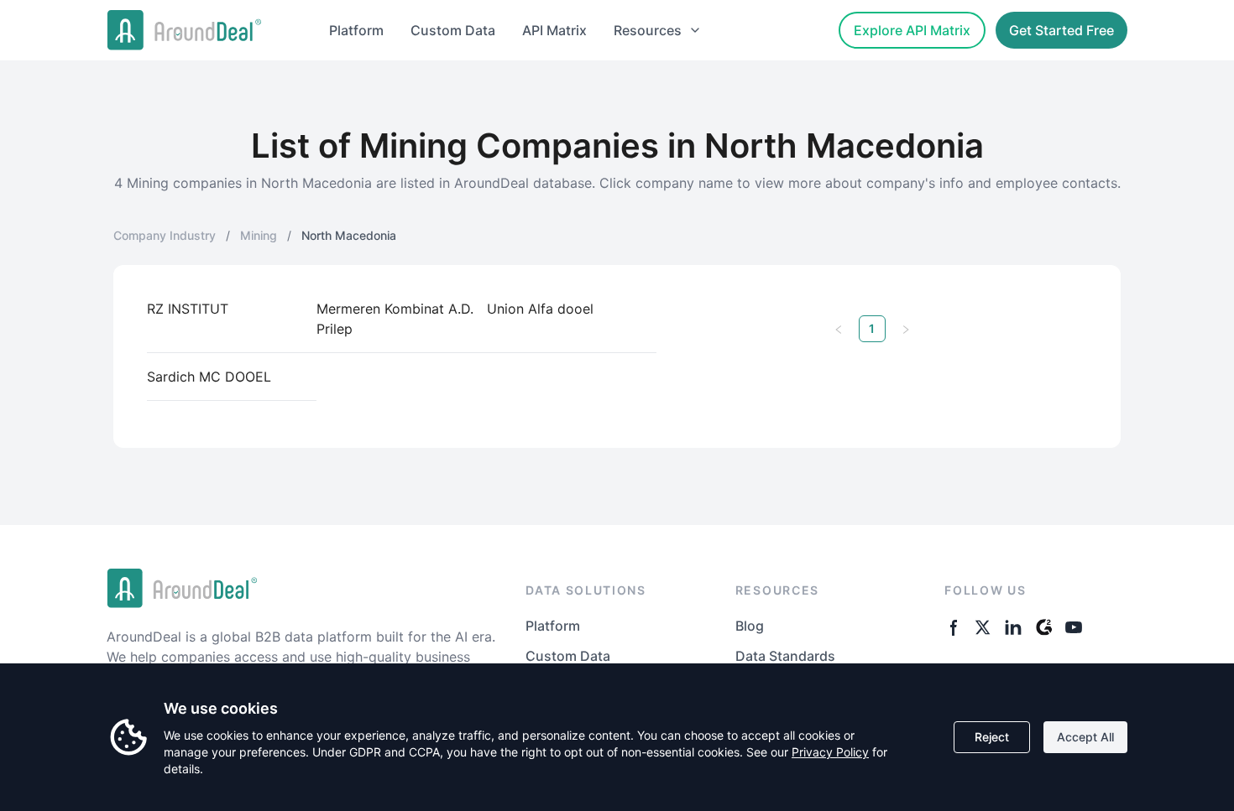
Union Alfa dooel (540, 308)
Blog (749, 625)
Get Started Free (1061, 30)
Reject (992, 737)
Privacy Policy (830, 752)
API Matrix (554, 30)
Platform (356, 30)
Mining (258, 235)
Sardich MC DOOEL (209, 376)
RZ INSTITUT (187, 308)
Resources (648, 30)
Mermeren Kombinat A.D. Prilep (394, 318)
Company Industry (164, 235)
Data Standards (785, 655)
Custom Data (452, 30)
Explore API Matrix (912, 30)
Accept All (1085, 737)
